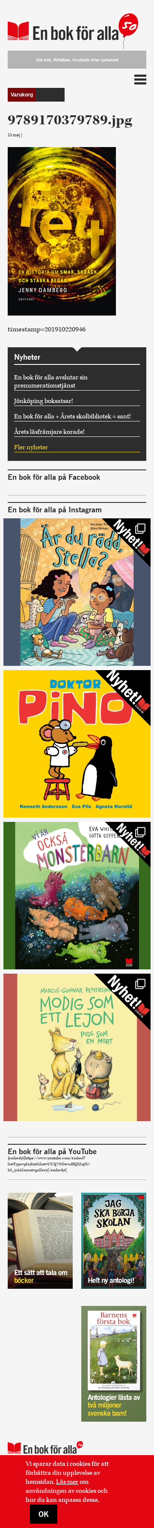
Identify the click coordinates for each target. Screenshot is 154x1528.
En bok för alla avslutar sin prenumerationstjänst (51, 381)
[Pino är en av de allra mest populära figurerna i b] (77, 744)
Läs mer (67, 1482)
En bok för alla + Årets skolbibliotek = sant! (72, 416)
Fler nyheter (31, 447)
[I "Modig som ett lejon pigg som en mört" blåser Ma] (77, 1047)
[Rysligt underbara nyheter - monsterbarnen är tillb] (77, 895)
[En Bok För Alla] (77, 26)
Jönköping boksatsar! (43, 401)
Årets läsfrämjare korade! (49, 432)
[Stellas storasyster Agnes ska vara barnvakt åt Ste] (77, 592)
